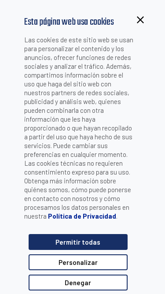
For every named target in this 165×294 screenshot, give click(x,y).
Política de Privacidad (82, 216)
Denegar (78, 283)
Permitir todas (77, 242)
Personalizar (78, 262)
